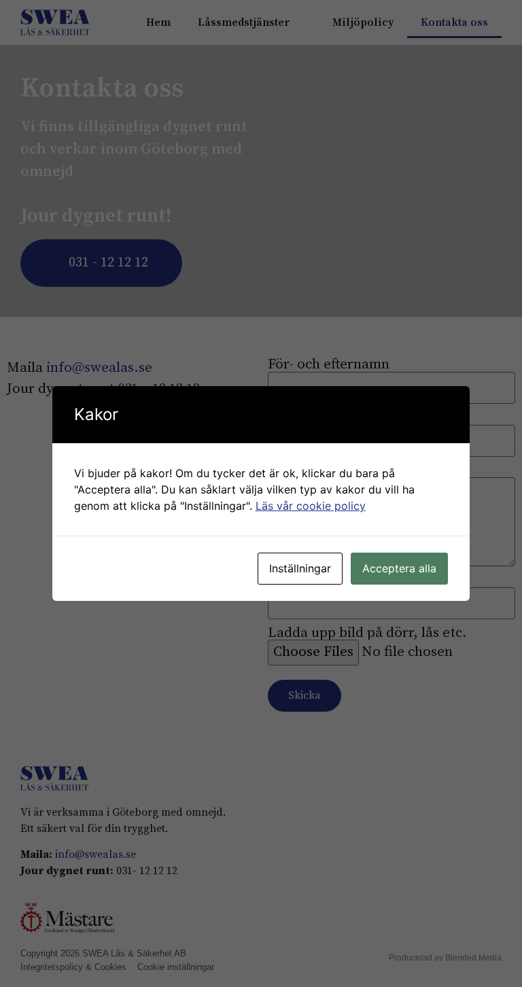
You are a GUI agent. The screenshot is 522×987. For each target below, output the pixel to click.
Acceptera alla (399, 568)
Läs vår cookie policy (311, 506)
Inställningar (300, 568)
